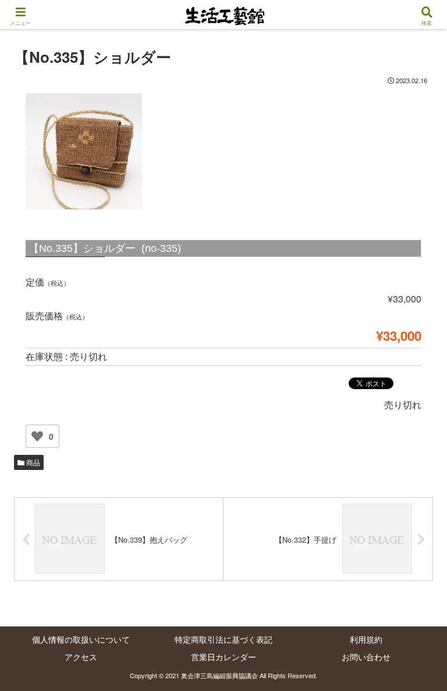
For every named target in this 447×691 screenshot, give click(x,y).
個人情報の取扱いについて (81, 639)
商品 (32, 462)
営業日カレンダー (223, 656)
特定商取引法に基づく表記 (223, 639)
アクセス (81, 656)
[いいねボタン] (37, 436)
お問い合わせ (366, 656)
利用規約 (366, 639)
